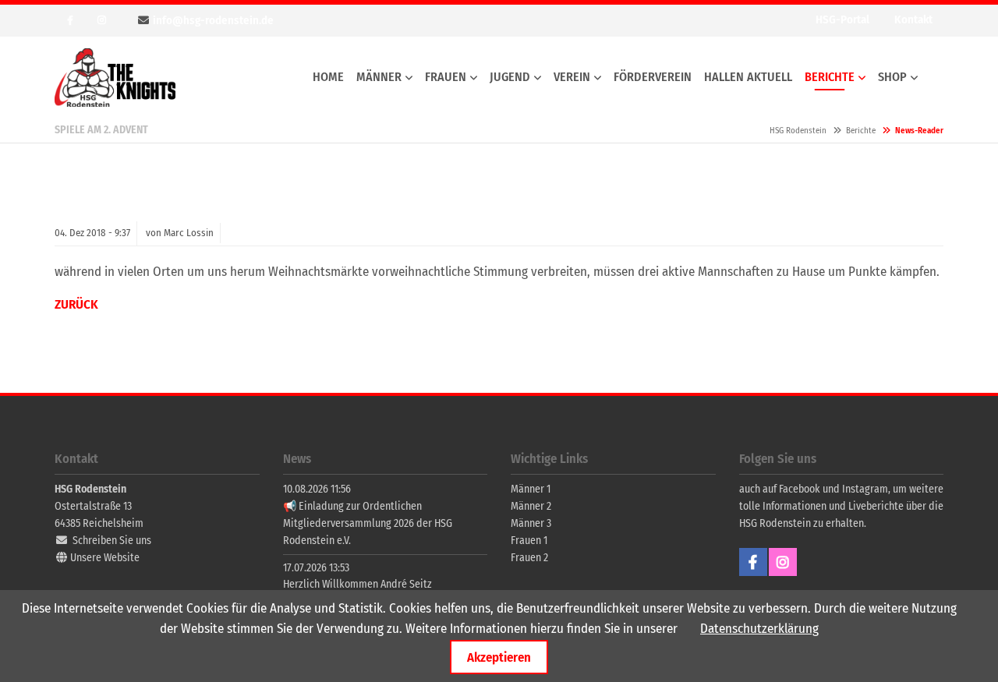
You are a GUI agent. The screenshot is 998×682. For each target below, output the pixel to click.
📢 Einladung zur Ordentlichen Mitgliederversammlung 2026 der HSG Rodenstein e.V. (367, 523)
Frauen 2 (529, 557)
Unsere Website (105, 557)
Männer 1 (530, 489)
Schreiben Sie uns (112, 540)
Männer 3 (531, 523)
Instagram (101, 20)
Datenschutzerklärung (759, 628)
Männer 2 (531, 506)
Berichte (861, 130)
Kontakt (913, 19)
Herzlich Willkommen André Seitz (357, 584)
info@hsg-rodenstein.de (213, 20)
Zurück (76, 304)
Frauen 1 (529, 540)
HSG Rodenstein (115, 77)
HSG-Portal (842, 19)
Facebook (70, 20)
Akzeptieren (499, 657)
